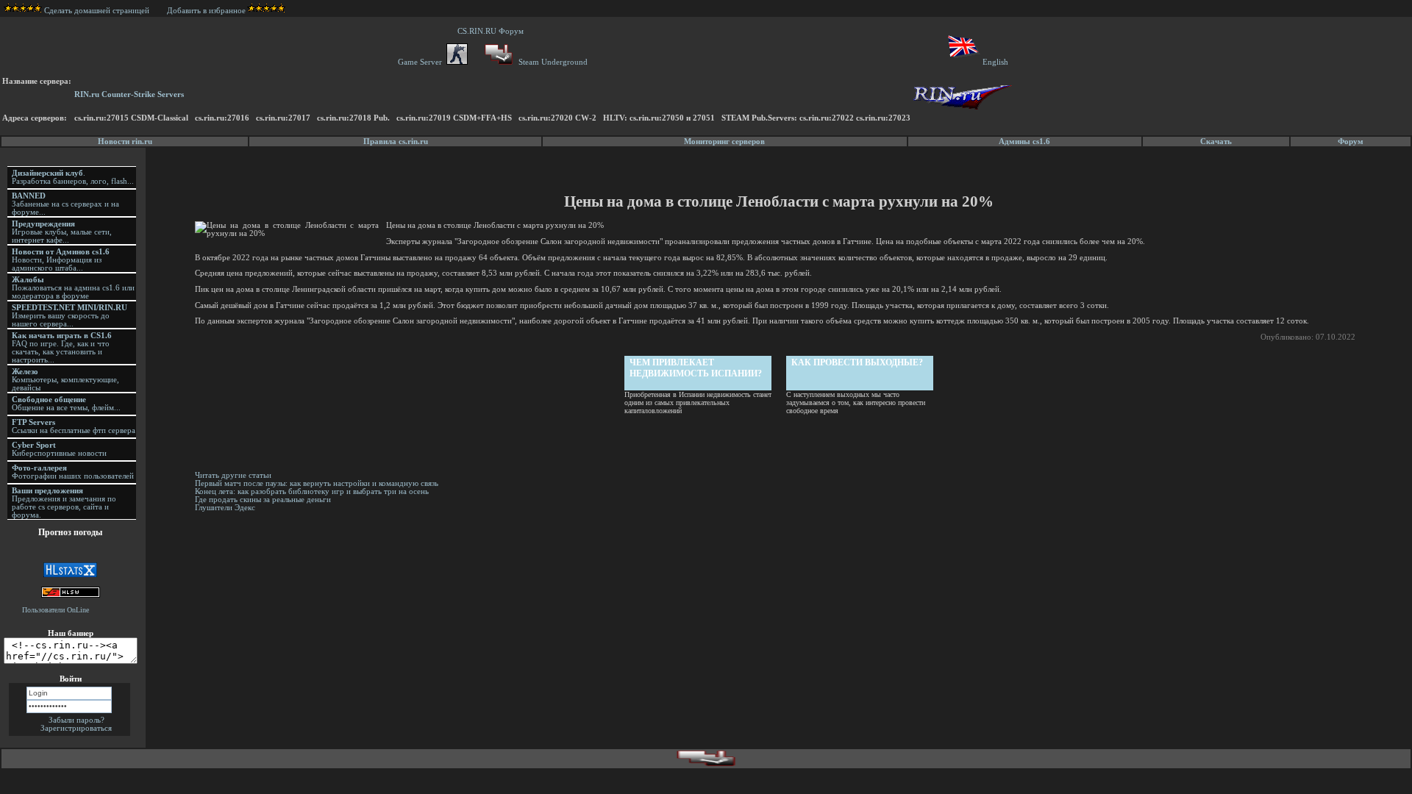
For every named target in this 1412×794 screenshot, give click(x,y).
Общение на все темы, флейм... (66, 404)
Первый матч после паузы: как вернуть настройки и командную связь (316, 483)
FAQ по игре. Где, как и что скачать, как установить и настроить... (62, 348)
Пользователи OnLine (55, 610)
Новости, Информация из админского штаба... (61, 260)
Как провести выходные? (857, 362)
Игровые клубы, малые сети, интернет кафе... (62, 232)
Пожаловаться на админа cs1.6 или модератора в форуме (73, 288)
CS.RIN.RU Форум (492, 31)
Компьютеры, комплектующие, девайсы (65, 380)
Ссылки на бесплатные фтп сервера (73, 426)
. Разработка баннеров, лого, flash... (73, 177)
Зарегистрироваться (76, 728)
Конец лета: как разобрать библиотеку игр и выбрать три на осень (312, 491)
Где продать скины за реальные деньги (263, 500)
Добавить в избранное (206, 11)
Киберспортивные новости (59, 449)
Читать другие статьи (233, 475)
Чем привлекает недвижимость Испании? (696, 368)
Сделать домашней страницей (97, 11)
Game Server (422, 62)
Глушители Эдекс (225, 508)
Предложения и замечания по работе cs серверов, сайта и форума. (64, 503)
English (995, 62)
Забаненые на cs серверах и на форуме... (65, 204)
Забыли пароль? (76, 720)
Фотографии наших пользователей (73, 472)
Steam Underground (552, 62)
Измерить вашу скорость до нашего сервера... (69, 316)
